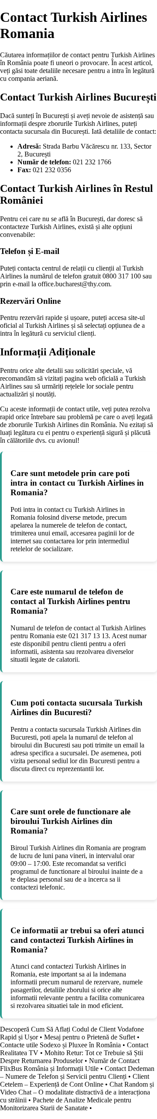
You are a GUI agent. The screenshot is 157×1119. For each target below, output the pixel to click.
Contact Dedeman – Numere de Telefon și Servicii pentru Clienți (77, 1072)
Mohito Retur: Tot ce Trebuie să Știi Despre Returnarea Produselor (71, 1056)
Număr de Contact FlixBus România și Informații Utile (70, 1064)
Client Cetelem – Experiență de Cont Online (74, 1080)
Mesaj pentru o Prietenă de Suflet (89, 1037)
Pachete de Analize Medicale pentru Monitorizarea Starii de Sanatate (65, 1104)
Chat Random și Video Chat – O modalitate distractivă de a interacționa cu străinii (77, 1092)
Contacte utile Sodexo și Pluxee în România (60, 1045)
